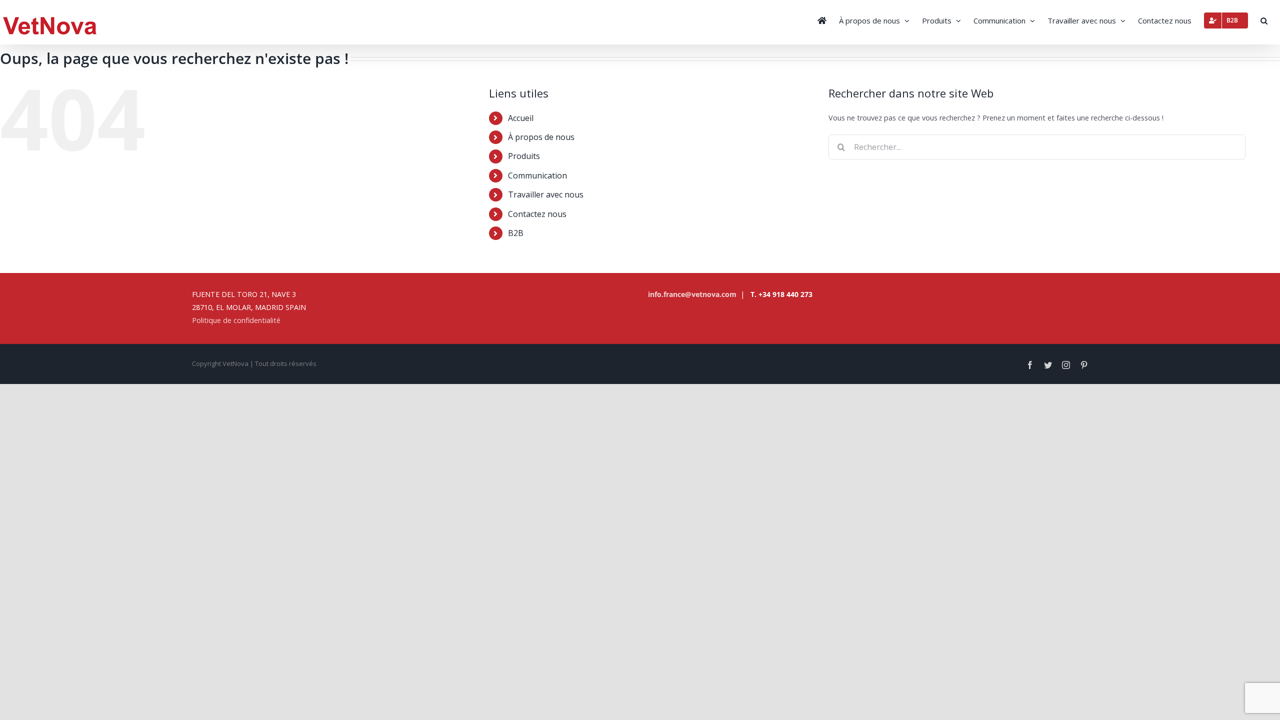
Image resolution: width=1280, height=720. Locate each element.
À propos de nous (541, 137)
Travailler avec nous (546, 194)
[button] (1264, 19)
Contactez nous (537, 214)
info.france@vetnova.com (692, 294)
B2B (516, 233)
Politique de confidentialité (236, 320)
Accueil (521, 118)
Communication (537, 175)
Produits (524, 156)
